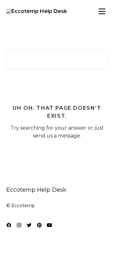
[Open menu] (102, 11)
